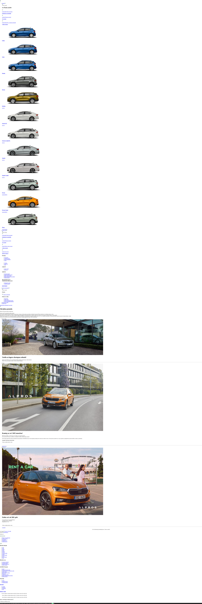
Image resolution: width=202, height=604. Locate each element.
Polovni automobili (7, 259)
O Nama (3, 586)
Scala (3, 548)
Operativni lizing (5, 582)
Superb (3, 554)
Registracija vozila (5, 302)
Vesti (5, 264)
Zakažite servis (4, 540)
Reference (3, 587)
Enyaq (3, 556)
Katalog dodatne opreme (8, 274)
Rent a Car (4, 573)
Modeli (3, 3)
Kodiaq (3, 551)
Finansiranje (6, 257)
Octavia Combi (4, 553)
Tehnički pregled (7, 283)
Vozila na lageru (4, 538)
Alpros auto (4, 230)
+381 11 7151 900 (8, 531)
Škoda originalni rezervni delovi (9, 276)
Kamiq (3, 549)
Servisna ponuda (7, 273)
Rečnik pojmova (7, 277)
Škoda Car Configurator (6, 537)
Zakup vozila (6, 268)
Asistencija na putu (5, 574)
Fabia (3, 547)
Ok (52, 603)
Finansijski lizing (5, 581)
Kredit (3, 580)
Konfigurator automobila (4, 305)
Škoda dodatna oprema (6, 572)
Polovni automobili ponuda (8, 300)
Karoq (3, 550)
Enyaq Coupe (4, 557)
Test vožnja (10, 305)
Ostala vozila (6, 299)
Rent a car (6, 269)
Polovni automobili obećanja (9, 301)
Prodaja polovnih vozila (6, 569)
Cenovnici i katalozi (5, 562)
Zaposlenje (6, 263)
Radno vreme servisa (7, 275)
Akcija (5, 260)
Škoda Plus (6, 298)
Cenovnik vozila (7, 258)
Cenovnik (3, 527)
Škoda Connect (4, 564)
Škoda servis (4, 303)
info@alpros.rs (5, 532)
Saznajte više (4, 446)
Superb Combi (4, 555)
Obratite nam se (4, 541)
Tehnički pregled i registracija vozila (8, 570)
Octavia (3, 552)
